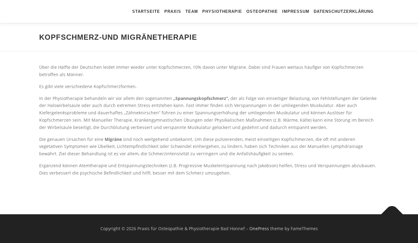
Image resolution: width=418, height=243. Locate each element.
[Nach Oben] (392, 214)
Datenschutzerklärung (344, 11)
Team (191, 11)
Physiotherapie (222, 11)
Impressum (295, 11)
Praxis (172, 11)
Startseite (146, 11)
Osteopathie (262, 11)
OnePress (259, 228)
